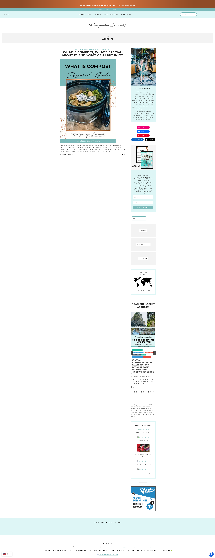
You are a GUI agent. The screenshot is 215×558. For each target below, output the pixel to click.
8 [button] (148, 392)
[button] (132, 353)
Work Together (126, 14)
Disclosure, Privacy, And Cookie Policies (135, 547)
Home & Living (95, 49)
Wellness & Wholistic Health (139, 357)
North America (145, 350)
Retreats (134, 352)
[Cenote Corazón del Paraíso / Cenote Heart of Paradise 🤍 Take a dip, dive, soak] (99, 533)
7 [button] (146, 392)
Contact (114, 9)
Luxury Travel (136, 350)
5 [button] (141, 392)
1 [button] (132, 392)
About (107, 9)
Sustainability (105, 49)
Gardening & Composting (83, 49)
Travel (140, 352)
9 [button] (150, 392)
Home (100, 9)
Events (90, 14)
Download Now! (143, 207)
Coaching (98, 14)
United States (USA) (148, 352)
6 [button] (143, 392)
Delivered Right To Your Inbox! (125, 5)
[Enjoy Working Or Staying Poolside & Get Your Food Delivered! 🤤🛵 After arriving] (132, 533)
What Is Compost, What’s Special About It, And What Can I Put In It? (92, 53)
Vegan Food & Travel (137, 354)
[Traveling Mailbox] (143, 511)
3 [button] (136, 392)
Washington (148, 354)
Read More (66, 155)
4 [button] (139, 392)
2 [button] (134, 392)
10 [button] (153, 392)
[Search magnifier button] (195, 14)
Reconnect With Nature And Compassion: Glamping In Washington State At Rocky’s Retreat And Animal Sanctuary (142, 368)
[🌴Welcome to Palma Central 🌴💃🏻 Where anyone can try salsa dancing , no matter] (83, 533)
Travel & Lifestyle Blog (111, 14)
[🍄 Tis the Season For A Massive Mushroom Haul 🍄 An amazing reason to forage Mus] (148, 533)
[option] (143, 353)
